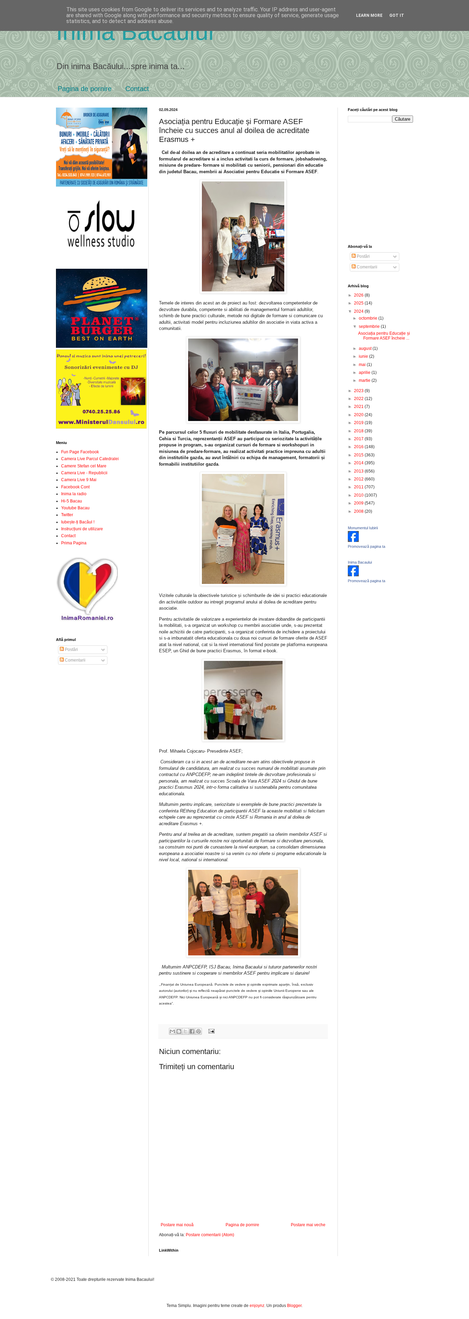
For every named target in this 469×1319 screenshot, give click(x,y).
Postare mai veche (308, 1224)
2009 (359, 503)
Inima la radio (74, 493)
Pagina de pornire (85, 88)
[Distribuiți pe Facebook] (191, 1031)
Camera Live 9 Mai (78, 479)
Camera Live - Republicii (84, 472)
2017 (359, 438)
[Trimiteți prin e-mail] (172, 1031)
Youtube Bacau (75, 508)
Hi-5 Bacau (71, 501)
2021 (359, 406)
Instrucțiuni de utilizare (82, 529)
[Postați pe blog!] (178, 1031)
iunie (364, 356)
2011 (359, 487)
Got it (396, 15)
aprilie (365, 372)
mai (363, 364)
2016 (359, 446)
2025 (359, 303)
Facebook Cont (75, 487)
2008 (359, 511)
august (366, 348)
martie (365, 380)
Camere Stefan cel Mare (83, 466)
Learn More (369, 15)
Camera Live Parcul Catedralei (90, 458)
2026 (359, 295)
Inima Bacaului (360, 562)
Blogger (294, 1305)
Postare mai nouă (177, 1224)
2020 (359, 414)
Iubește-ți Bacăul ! (77, 522)
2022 (359, 398)
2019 (359, 422)
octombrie (368, 318)
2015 (359, 455)
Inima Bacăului (135, 31)
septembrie (370, 326)
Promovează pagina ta (366, 546)
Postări (71, 649)
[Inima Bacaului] (353, 575)
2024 (359, 311)
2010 (359, 495)
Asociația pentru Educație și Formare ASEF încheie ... (384, 336)
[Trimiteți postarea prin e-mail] (210, 1031)
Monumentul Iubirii (363, 528)
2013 (359, 471)
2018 (359, 431)
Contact (137, 88)
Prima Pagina (74, 543)
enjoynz (257, 1305)
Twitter (67, 514)
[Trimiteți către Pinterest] (198, 1031)
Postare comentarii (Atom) (210, 1234)
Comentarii (74, 660)
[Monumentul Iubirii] (353, 540)
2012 (359, 479)
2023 (359, 390)
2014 (359, 463)
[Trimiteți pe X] (185, 1031)
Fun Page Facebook (80, 452)
